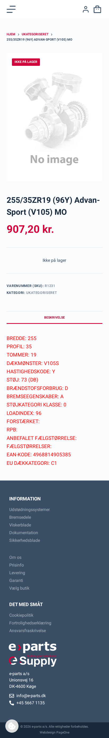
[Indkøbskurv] (96, 9)
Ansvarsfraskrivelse (27, 630)
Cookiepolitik (21, 615)
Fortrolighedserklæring (30, 622)
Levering (17, 572)
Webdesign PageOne (54, 732)
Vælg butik (19, 588)
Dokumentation (23, 532)
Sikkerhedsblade (24, 540)
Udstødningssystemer (29, 509)
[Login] (86, 9)
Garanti (16, 580)
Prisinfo (16, 565)
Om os (15, 557)
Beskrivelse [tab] (54, 317)
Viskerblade (20, 524)
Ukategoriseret (41, 293)
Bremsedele (20, 517)
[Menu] (11, 9)
